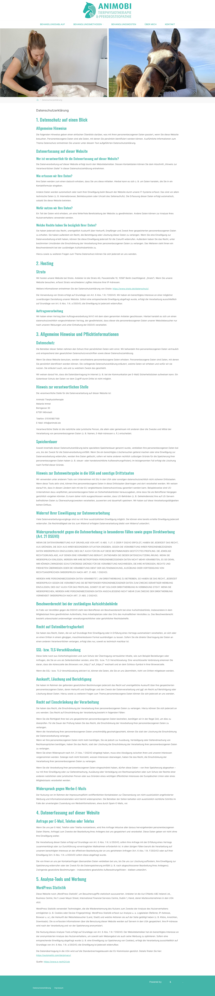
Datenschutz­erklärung (42, 988)
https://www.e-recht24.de (57, 961)
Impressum (58, 988)
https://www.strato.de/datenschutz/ (130, 288)
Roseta (165, 982)
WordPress (177, 982)
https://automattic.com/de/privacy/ (53, 955)
